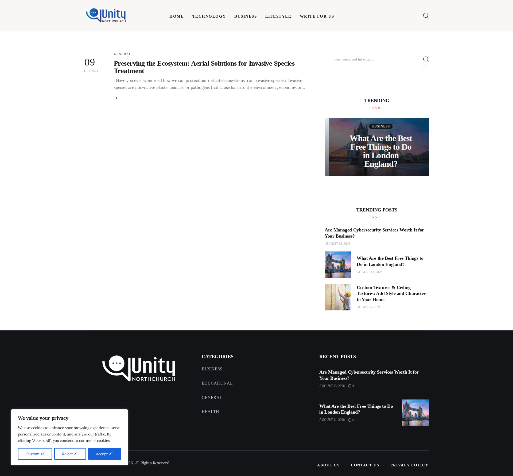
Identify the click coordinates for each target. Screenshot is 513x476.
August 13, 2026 (337, 244)
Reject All (70, 453)
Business (377, 126)
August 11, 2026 (369, 272)
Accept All (105, 453)
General (122, 54)
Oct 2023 (91, 71)
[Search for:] (377, 59)
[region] (69, 437)
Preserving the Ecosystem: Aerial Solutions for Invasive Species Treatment (204, 67)
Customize (35, 453)
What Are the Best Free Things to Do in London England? (376, 151)
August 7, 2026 (368, 307)
